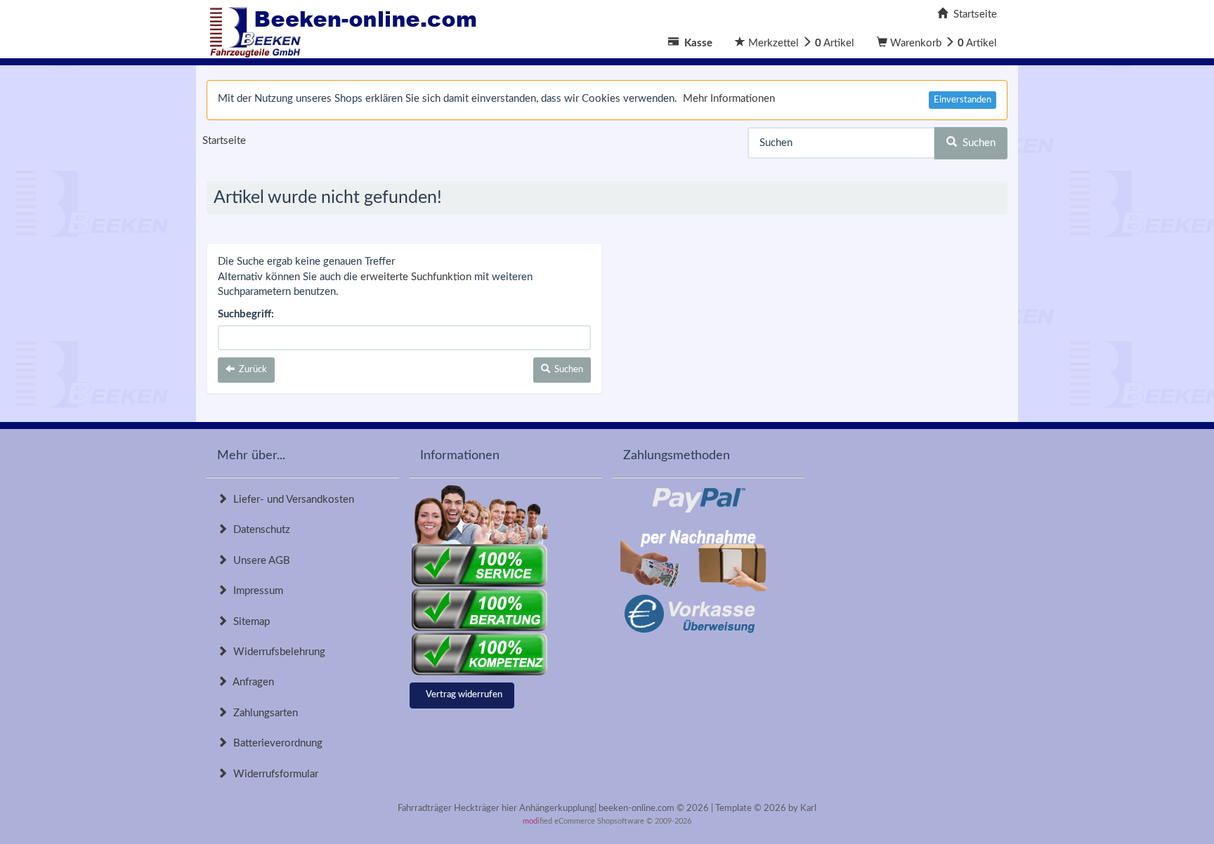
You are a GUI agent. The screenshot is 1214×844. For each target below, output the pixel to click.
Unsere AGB (259, 560)
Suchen (976, 143)
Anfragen (251, 682)
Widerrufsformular (273, 774)
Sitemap (249, 621)
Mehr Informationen (729, 98)
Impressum (255, 591)
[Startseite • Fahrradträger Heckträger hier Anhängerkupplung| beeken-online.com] (347, 28)
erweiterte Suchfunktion (415, 277)
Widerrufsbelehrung (276, 652)
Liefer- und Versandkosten (291, 499)
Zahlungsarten (263, 713)
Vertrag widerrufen (464, 694)
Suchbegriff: (246, 314)
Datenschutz (259, 530)
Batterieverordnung (275, 743)
